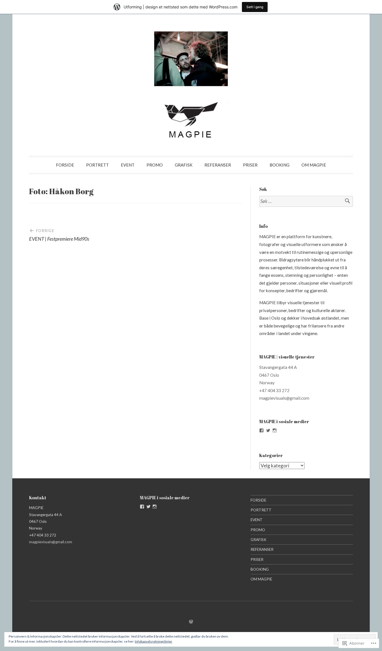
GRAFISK (183, 164)
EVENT (128, 164)
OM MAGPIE (313, 164)
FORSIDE (65, 164)
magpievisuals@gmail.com (284, 398)
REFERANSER (217, 164)
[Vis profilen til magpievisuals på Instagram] (274, 430)
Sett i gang (254, 7)
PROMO (155, 164)
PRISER (250, 164)
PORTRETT (97, 164)
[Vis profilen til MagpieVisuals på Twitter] (268, 430)
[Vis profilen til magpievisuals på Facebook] (261, 430)
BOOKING (279, 164)
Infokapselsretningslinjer (153, 641)
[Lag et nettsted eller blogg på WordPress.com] (191, 621)
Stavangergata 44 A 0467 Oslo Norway (278, 375)
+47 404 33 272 (274, 390)
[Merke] (306, 201)
